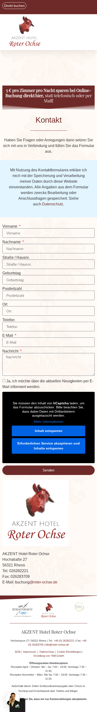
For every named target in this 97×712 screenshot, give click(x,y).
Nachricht (10, 351)
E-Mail (8, 335)
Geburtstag (11, 273)
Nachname (12, 242)
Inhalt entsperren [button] (48, 431)
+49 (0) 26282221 (64, 640)
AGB (17, 651)
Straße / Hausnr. (15, 257)
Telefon (8, 320)
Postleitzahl (12, 289)
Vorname (10, 226)
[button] (70, 32)
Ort (4, 304)
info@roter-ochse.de (57, 644)
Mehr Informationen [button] (48, 421)
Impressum (29, 651)
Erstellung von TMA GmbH (49, 655)
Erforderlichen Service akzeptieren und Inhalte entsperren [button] (48, 445)
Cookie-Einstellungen (69, 651)
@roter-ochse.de (43, 582)
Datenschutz (52, 204)
